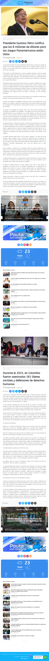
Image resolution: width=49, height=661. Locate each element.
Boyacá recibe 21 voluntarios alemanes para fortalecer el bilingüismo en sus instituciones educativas (24, 209)
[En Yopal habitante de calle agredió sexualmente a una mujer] (6, 286)
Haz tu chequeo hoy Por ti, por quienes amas (20, 295)
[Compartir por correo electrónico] (22, 61)
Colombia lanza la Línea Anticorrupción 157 (20, 324)
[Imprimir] (25, 61)
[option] (24, 208)
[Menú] (1, 3)
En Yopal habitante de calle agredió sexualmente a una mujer (24, 284)
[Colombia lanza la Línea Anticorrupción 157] (6, 326)
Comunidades (9, 37)
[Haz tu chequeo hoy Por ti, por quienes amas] (6, 297)
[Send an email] (14, 57)
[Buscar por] (47, 3)
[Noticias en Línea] (24, 3)
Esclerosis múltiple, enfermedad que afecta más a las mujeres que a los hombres (28, 278)
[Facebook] (10, 61)
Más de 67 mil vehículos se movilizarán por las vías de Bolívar (24, 307)
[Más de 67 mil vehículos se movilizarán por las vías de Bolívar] (6, 308)
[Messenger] (19, 61)
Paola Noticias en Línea (9, 57)
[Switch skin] (45, 3)
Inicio (5, 37)
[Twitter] (13, 61)
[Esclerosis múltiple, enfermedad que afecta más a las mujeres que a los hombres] (6, 280)
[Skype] (16, 61)
